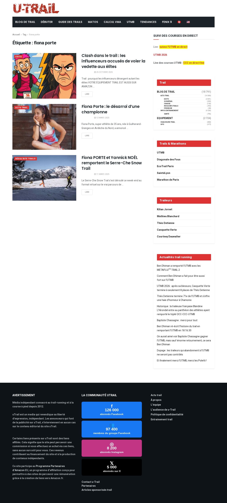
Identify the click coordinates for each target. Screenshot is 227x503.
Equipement (165, 118)
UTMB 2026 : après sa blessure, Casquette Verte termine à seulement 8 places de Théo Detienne (183, 288)
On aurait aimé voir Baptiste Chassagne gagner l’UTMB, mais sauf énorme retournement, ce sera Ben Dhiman (184, 340)
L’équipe (156, 405)
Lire (87, 94)
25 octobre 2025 (104, 72)
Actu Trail (21, 107)
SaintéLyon (163, 173)
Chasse (167, 104)
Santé (166, 114)
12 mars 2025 (102, 117)
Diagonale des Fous (168, 159)
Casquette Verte (167, 230)
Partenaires (89, 486)
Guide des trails (70, 22)
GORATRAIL (168, 101)
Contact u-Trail (91, 482)
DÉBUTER (47, 22)
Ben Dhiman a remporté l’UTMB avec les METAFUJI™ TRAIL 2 (179, 268)
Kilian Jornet (164, 209)
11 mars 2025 (102, 174)
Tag (24, 34)
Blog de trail (166, 92)
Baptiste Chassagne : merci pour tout (177, 320)
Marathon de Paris (168, 180)
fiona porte (34, 34)
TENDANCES (148, 22)
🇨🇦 (179, 22)
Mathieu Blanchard (168, 216)
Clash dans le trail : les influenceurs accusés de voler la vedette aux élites (113, 61)
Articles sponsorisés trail (97, 490)
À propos (156, 400)
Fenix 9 (167, 22)
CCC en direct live (193, 63)
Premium (168, 108)
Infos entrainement (169, 110)
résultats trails (25, 158)
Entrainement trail (161, 419)
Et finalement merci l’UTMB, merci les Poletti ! (182, 360)
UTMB (130, 22)
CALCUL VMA (112, 22)
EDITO (18, 56)
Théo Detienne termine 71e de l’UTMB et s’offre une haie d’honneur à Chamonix (183, 298)
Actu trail (156, 395)
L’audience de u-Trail (163, 410)
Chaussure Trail (167, 122)
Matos (93, 22)
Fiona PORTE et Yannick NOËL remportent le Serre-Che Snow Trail (112, 163)
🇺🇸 (188, 22)
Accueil (16, 34)
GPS (162, 124)
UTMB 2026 (160, 55)
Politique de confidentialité (167, 414)
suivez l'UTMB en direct (173, 47)
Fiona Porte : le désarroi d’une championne (110, 109)
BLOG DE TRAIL (25, 22)
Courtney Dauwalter (169, 236)
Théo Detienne (165, 223)
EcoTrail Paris (165, 166)
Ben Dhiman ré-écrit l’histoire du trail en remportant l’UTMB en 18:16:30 (178, 328)
